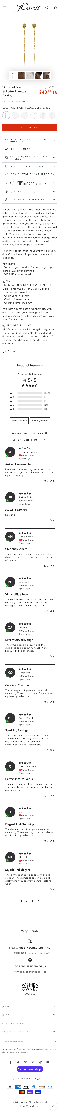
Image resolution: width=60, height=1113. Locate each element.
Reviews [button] (16, 433)
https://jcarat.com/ (30, 1106)
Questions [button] (37, 433)
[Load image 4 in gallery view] (38, 75)
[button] (47, 8)
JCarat (24, 1102)
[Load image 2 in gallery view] (21, 75)
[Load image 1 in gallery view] (13, 75)
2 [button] (27, 900)
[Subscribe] (56, 1041)
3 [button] (33, 900)
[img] (30, 448)
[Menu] (4, 8)
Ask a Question (40, 420)
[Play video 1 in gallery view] (46, 75)
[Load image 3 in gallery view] (30, 75)
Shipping (6, 101)
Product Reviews (30, 365)
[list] (30, 956)
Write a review (19, 420)
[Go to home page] (27, 8)
